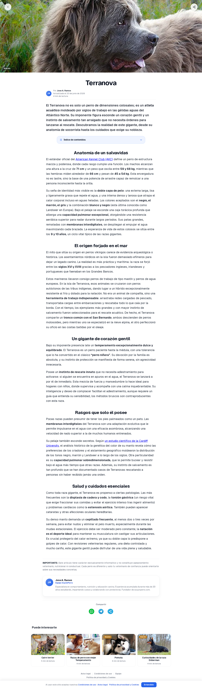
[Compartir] (194, 6)
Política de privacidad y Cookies (101, 677)
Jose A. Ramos (64, 90)
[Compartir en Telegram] (101, 611)
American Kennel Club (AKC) (94, 159)
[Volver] (7, 6)
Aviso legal (86, 674)
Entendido (149, 684)
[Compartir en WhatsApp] (91, 611)
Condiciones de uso (103, 674)
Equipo (118, 674)
